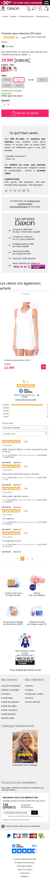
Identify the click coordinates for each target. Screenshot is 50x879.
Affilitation (25, 876)
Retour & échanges (11, 690)
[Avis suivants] (32, 559)
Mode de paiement (11, 702)
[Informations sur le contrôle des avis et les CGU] (38, 395)
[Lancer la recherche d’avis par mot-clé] (46, 433)
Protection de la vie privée (25, 862)
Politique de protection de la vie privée (16, 820)
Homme (29, 698)
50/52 (42, 79)
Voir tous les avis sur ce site (25, 400)
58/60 (19, 85)
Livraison (6, 694)
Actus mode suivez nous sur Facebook (23, 826)
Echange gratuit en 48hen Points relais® (23, 245)
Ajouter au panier (27, 113)
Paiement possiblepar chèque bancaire (22, 252)
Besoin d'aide (8, 718)
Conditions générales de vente (24, 859)
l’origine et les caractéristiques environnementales (25, 203)
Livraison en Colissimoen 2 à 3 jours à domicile (24, 237)
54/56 (7, 85)
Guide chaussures (10, 710)
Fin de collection (33, 702)
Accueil (5, 16)
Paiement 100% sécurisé (24, 258)
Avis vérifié (8, 445)
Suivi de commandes (11, 686)
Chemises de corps (26, 16)
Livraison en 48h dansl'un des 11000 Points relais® (26, 230)
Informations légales (24, 866)
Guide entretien (9, 714)
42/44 (19, 79)
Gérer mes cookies (25, 869)
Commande (8, 698)
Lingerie (13, 16)
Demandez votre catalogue (25, 765)
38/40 (7, 79)
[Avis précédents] (17, 558)
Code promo (25, 873)
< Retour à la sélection (36, 37)
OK (34, 812)
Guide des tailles (10, 706)
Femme (29, 686)
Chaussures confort (34, 694)
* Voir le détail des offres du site (25, 669)
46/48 (30, 79)
